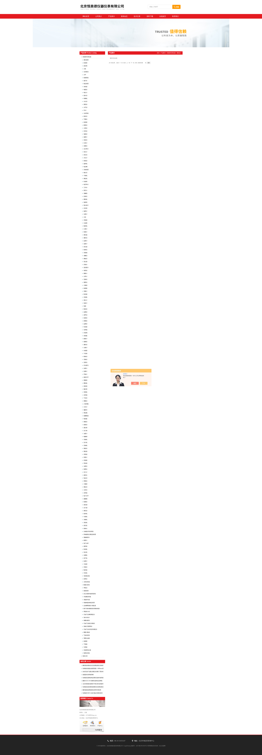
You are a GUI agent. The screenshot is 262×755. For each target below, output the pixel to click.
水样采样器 (87, 582)
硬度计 (85, 540)
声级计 (85, 374)
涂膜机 (85, 555)
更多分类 (85, 656)
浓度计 (85, 368)
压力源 (85, 507)
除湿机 (85, 549)
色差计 (85, 303)
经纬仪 (85, 131)
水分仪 (85, 101)
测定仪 (85, 487)
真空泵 (85, 525)
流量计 (85, 291)
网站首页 (86, 16)
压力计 (85, 472)
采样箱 (85, 395)
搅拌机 (85, 163)
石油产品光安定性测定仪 (90, 629)
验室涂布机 (87, 653)
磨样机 (85, 199)
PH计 (85, 110)
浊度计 (85, 433)
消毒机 (85, 519)
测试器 (85, 235)
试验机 (85, 439)
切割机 (85, 392)
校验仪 (85, 424)
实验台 (85, 264)
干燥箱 (85, 644)
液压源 (85, 504)
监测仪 (85, 324)
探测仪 (85, 321)
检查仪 (85, 249)
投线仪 (85, 160)
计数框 (85, 484)
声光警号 (86, 365)
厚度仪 (85, 481)
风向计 (85, 152)
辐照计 (85, 211)
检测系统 (86, 77)
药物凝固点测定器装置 (90, 534)
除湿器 (85, 294)
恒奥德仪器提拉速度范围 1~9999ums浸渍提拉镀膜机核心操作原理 (93, 669)
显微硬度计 (87, 537)
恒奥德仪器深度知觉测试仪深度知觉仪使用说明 (93, 687)
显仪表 (85, 427)
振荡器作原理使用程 (88, 674)
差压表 (85, 66)
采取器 (85, 454)
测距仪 (85, 238)
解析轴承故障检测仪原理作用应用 (92, 690)
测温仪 (85, 448)
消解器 (85, 193)
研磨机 (85, 98)
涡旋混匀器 (87, 599)
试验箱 (85, 252)
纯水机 (85, 552)
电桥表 (85, 202)
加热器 (85, 86)
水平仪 (85, 107)
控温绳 (85, 332)
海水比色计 (87, 617)
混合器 (85, 261)
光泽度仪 (86, 72)
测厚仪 (85, 282)
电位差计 (86, 205)
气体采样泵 (87, 635)
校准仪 (85, 318)
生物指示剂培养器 (88, 531)
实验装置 (86, 169)
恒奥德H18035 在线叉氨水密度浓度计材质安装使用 (93, 693)
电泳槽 (85, 166)
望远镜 (85, 413)
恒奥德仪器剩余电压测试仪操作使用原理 (93, 678)
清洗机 (85, 522)
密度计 (85, 457)
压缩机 (85, 297)
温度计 (85, 244)
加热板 (85, 335)
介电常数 (86, 404)
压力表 (85, 430)
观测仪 (85, 341)
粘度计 (85, 561)
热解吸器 (86, 416)
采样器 (85, 493)
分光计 (85, 407)
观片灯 (85, 80)
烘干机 (85, 558)
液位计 (85, 300)
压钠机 (85, 445)
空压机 (85, 573)
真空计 (85, 190)
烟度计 (85, 137)
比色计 (85, 143)
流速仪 (85, 279)
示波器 (85, 564)
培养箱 (85, 330)
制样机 (85, 226)
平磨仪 (85, 119)
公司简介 (98, 16)
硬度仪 (85, 125)
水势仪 (85, 128)
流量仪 (85, 146)
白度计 (85, 229)
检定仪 (85, 116)
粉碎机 (85, 513)
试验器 (85, 220)
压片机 (85, 442)
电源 (85, 306)
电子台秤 (86, 543)
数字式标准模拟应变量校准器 (92, 608)
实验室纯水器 (87, 650)
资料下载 (150, 16)
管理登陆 (150, 746)
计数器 (85, 285)
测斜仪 (85, 344)
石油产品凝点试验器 (89, 623)
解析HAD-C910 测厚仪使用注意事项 (92, 680)
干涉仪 (85, 398)
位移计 (85, 347)
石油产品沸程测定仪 (89, 614)
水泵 (85, 69)
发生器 (85, 246)
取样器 (85, 570)
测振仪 (85, 258)
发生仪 (85, 155)
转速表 (85, 181)
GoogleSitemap (127, 746)
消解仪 (85, 255)
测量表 (85, 380)
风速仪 (85, 196)
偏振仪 (85, 410)
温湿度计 (86, 267)
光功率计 (86, 149)
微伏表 (85, 389)
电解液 (85, 436)
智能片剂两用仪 (88, 626)
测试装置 (86, 60)
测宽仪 (85, 104)
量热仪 (179, 53)
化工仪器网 (162, 746)
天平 (85, 74)
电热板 (85, 418)
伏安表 (85, 208)
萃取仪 (85, 588)
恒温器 (85, 327)
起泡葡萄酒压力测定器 (90, 605)
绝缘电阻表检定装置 (89, 602)
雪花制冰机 (87, 576)
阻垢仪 (85, 309)
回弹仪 (85, 579)
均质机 (85, 516)
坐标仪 (85, 140)
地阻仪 (85, 134)
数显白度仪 (87, 585)
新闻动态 (124, 16)
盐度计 (85, 241)
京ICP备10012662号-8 (142, 746)
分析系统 (86, 113)
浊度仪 (85, 466)
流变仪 (85, 362)
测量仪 (85, 401)
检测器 (85, 288)
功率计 (85, 276)
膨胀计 (85, 338)
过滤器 (85, 223)
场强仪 (85, 270)
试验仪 (85, 359)
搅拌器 (85, 546)
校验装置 (86, 590)
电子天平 (86, 496)
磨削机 (85, 383)
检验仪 (85, 356)
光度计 (85, 214)
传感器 (85, 350)
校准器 (85, 122)
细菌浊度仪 (87, 620)
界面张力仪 (87, 611)
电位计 (85, 92)
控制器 (85, 460)
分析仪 (85, 490)
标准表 (85, 63)
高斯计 (85, 273)
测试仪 (85, 510)
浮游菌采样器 (87, 596)
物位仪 (85, 172)
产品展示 (111, 16)
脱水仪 (85, 95)
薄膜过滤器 (87, 638)
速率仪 (85, 315)
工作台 (85, 187)
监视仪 (85, 312)
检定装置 (86, 83)
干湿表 (85, 353)
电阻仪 (85, 89)
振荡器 (85, 641)
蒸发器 (85, 386)
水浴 (85, 217)
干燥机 (85, 175)
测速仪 (85, 421)
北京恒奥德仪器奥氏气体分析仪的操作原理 (93, 684)
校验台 (85, 528)
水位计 (85, 158)
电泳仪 (85, 478)
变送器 (85, 463)
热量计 (85, 371)
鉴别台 (85, 475)
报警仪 (85, 469)
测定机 (85, 178)
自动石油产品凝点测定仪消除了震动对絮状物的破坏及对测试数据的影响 (93, 672)
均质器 (85, 647)
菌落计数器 (87, 632)
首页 (158, 53)
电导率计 (86, 184)
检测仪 (85, 502)
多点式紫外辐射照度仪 (90, 593)
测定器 (85, 451)
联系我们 (175, 16)
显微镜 (85, 499)
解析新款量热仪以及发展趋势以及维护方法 (93, 666)
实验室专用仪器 (87, 57)
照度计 (85, 232)
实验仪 (85, 567)
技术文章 (137, 16)
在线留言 (162, 16)
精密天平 (86, 377)
